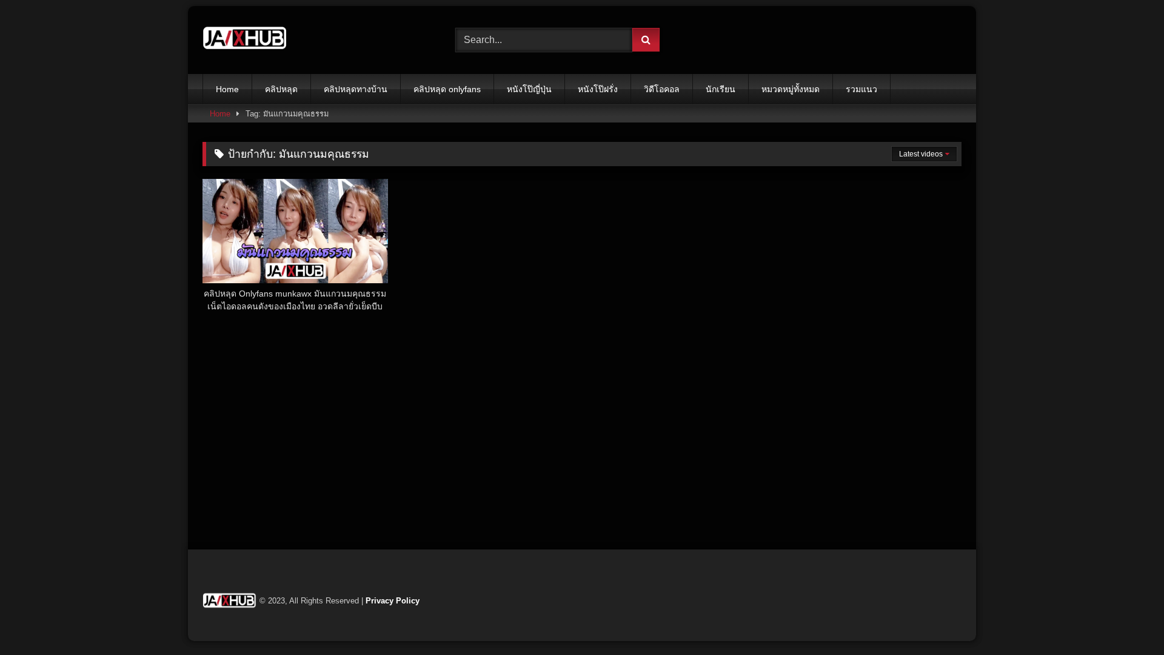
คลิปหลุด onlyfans (447, 89)
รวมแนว (861, 89)
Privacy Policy (393, 600)
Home (227, 89)
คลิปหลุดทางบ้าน (355, 89)
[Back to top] (1126, 619)
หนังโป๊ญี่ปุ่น (529, 89)
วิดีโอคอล (662, 89)
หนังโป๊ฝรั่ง (598, 89)
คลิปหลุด (281, 89)
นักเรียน (720, 89)
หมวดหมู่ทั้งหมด (790, 89)
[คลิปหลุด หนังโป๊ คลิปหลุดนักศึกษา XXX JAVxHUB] (244, 40)
